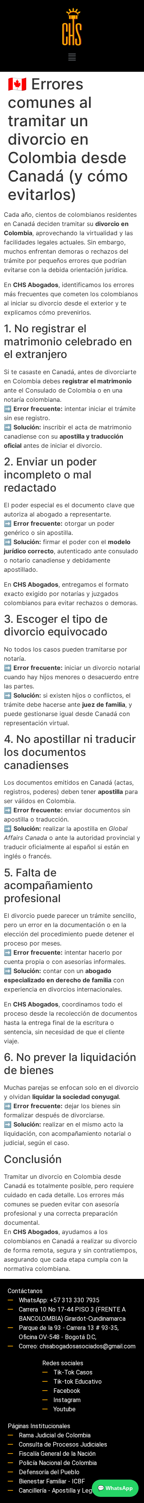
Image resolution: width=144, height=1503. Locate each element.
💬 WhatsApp (115, 1488)
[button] (71, 57)
